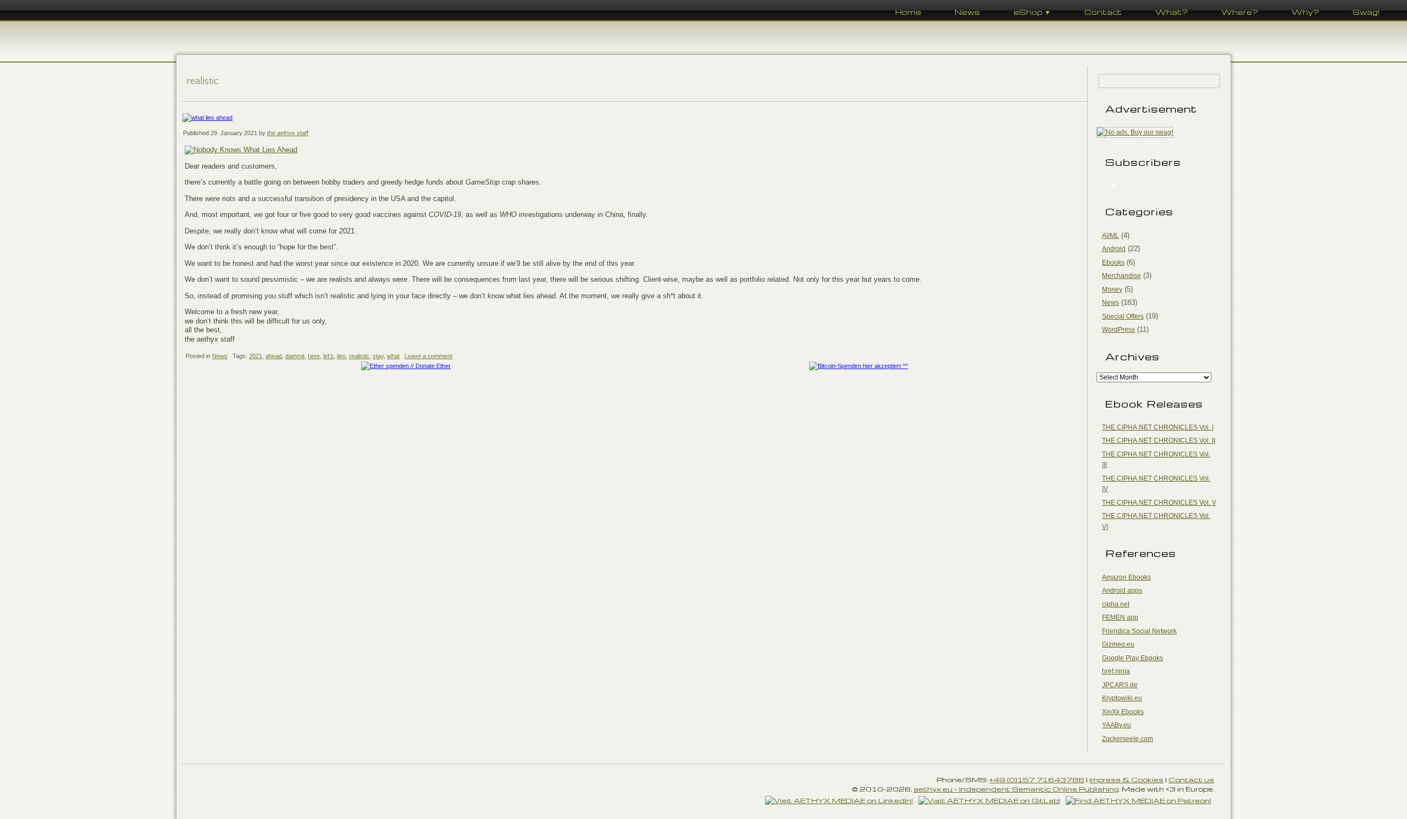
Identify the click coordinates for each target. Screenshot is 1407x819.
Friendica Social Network (1139, 631)
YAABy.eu (1116, 725)
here (314, 356)
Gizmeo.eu (1118, 644)
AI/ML (1110, 235)
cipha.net (1115, 604)
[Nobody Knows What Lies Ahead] (241, 150)
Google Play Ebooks (1132, 658)
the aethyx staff (287, 133)
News (967, 11)
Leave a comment (428, 356)
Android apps (1122, 590)
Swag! (1366, 11)
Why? (1305, 11)
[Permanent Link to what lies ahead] (634, 117)
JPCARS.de (1120, 685)
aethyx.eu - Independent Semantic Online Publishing (1016, 788)
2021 (255, 356)
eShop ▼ (1032, 11)
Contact (1103, 11)
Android (1114, 249)
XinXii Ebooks (1123, 712)
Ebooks (1113, 262)
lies (341, 356)
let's (328, 356)
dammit (294, 356)
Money (1112, 289)
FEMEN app (1120, 617)
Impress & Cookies (1126, 779)
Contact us (1191, 779)
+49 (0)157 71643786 (1036, 779)
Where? (1239, 11)
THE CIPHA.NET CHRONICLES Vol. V (1159, 502)
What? (1171, 11)
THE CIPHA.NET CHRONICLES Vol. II (1158, 440)
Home (908, 11)
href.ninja (1116, 671)
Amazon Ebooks (1126, 577)
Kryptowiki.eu (1122, 698)
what (393, 356)
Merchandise (1121, 276)
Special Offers (1123, 316)
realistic (359, 356)
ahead (273, 356)
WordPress (1118, 329)
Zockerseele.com (1127, 739)
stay (378, 356)
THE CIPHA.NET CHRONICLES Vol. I (1158, 427)
